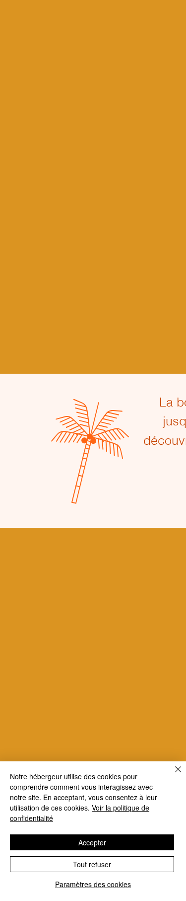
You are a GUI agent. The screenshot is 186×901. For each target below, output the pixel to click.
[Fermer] (172, 775)
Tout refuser (92, 864)
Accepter (92, 842)
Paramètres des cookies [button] (93, 884)
